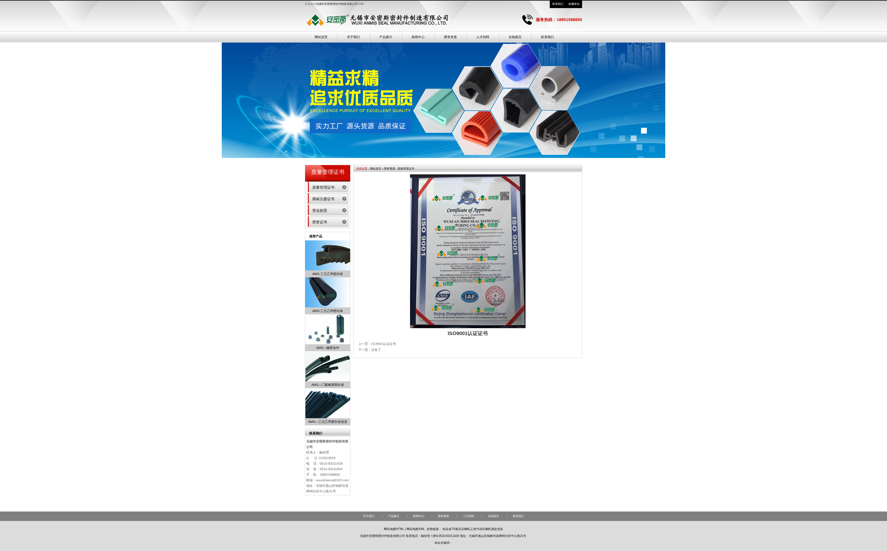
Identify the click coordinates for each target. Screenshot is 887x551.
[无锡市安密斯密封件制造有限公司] (377, 28)
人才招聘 (468, 516)
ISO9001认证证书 (383, 344)
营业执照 (319, 210)
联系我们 (557, 4)
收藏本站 (574, 4)
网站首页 (375, 168)
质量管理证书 (406, 168)
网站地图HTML (394, 529)
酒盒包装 (497, 529)
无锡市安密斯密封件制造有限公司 (382, 536)
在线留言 (493, 516)
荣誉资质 (389, 168)
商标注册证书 (323, 199)
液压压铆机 (462, 529)
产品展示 (393, 516)
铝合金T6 (449, 529)
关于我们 (368, 516)
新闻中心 (418, 516)
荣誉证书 (319, 222)
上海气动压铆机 (480, 529)
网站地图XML (416, 529)
